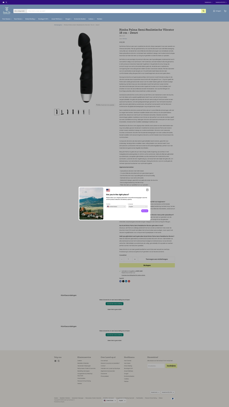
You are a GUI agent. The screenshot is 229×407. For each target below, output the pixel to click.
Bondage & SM (43, 19)
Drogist (68, 19)
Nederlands (208, 2)
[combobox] (112, 206)
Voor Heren (18, 19)
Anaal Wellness (56, 19)
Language (130, 204)
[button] (217, 11)
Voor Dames (6, 19)
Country (108, 204)
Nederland (220, 2)
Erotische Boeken (80, 19)
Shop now (145, 211)
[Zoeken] (203, 11)
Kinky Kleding (30, 19)
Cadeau (91, 19)
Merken (99, 19)
